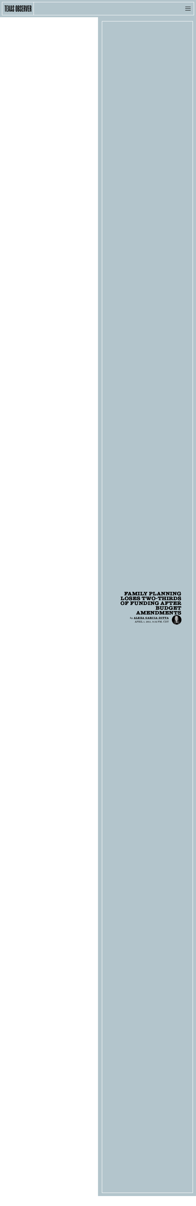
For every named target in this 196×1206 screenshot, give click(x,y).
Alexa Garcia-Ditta (151, 618)
